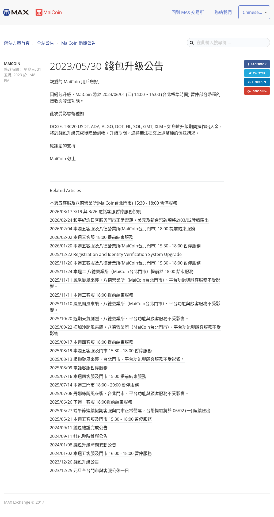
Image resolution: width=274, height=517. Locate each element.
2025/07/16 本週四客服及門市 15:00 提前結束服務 (98, 376)
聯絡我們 (223, 12)
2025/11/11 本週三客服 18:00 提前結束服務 (91, 295)
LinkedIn (259, 82)
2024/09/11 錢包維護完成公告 (79, 428)
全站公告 (45, 43)
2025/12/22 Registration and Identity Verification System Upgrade (116, 254)
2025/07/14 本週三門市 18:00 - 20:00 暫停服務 (94, 385)
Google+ (260, 91)
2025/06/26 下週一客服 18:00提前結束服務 (91, 402)
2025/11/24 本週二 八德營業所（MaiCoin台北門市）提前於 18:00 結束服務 (121, 271)
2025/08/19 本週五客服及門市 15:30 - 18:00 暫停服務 (101, 351)
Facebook (259, 64)
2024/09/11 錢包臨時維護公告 (79, 436)
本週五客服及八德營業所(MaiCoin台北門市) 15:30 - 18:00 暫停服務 (113, 203)
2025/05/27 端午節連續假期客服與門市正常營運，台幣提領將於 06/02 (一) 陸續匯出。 (132, 410)
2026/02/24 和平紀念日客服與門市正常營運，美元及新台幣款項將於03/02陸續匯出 (129, 220)
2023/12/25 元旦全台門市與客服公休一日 (89, 470)
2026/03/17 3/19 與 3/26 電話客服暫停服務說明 (95, 212)
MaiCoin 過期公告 (78, 43)
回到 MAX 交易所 (188, 12)
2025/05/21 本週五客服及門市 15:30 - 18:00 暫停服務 (101, 419)
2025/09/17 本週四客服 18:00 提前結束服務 (91, 342)
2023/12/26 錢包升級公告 (74, 462)
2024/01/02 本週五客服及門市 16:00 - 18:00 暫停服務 (101, 453)
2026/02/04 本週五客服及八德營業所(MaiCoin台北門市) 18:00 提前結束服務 (122, 229)
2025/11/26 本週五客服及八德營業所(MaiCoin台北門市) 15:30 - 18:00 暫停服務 (125, 263)
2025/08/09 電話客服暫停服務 (79, 368)
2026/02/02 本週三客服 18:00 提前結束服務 (91, 237)
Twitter (259, 73)
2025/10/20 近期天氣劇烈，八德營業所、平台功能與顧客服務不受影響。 (119, 318)
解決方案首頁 (17, 43)
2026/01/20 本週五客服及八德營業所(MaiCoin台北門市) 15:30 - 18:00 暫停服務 (125, 246)
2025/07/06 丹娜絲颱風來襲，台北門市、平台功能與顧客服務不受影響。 (119, 393)
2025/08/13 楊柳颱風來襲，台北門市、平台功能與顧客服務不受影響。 (117, 359)
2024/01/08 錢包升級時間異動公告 (83, 445)
